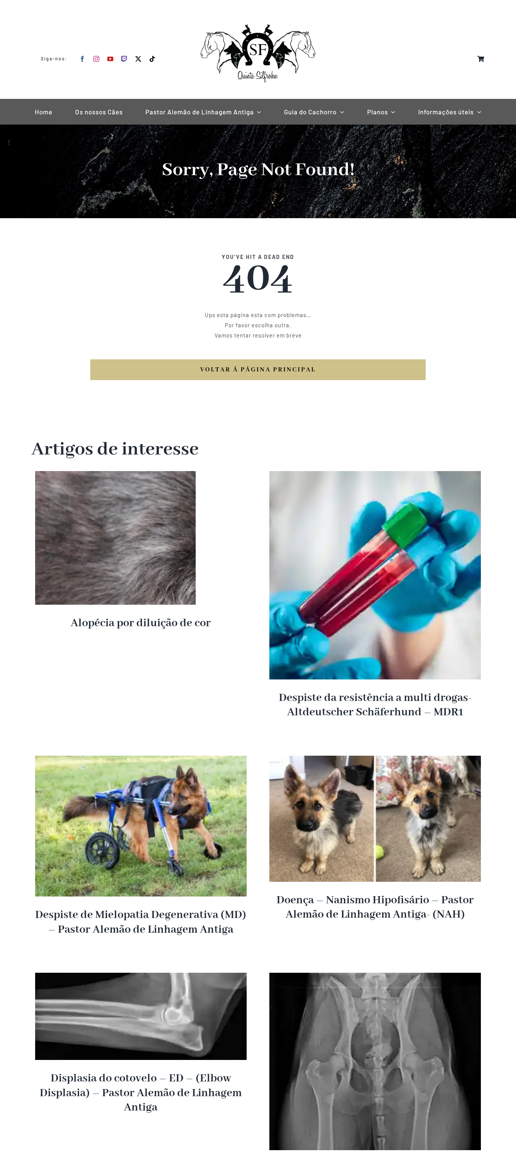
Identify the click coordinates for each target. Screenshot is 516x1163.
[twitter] (138, 59)
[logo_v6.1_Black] (258, 8)
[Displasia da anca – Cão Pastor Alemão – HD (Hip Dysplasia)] (375, 977)
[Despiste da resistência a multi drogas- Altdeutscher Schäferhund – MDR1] (375, 476)
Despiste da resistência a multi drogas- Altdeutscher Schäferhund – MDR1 (375, 705)
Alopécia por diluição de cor (141, 623)
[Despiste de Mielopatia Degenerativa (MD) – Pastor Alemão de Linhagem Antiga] (141, 760)
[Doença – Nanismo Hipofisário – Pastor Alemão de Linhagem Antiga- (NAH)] (375, 760)
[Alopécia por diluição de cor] (115, 476)
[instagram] (96, 59)
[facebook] (82, 59)
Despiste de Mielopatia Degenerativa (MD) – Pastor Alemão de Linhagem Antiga (140, 922)
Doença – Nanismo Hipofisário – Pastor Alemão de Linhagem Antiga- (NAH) (375, 907)
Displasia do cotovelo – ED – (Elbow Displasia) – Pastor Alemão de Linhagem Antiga (141, 1093)
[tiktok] (152, 59)
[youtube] (110, 59)
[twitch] (124, 59)
